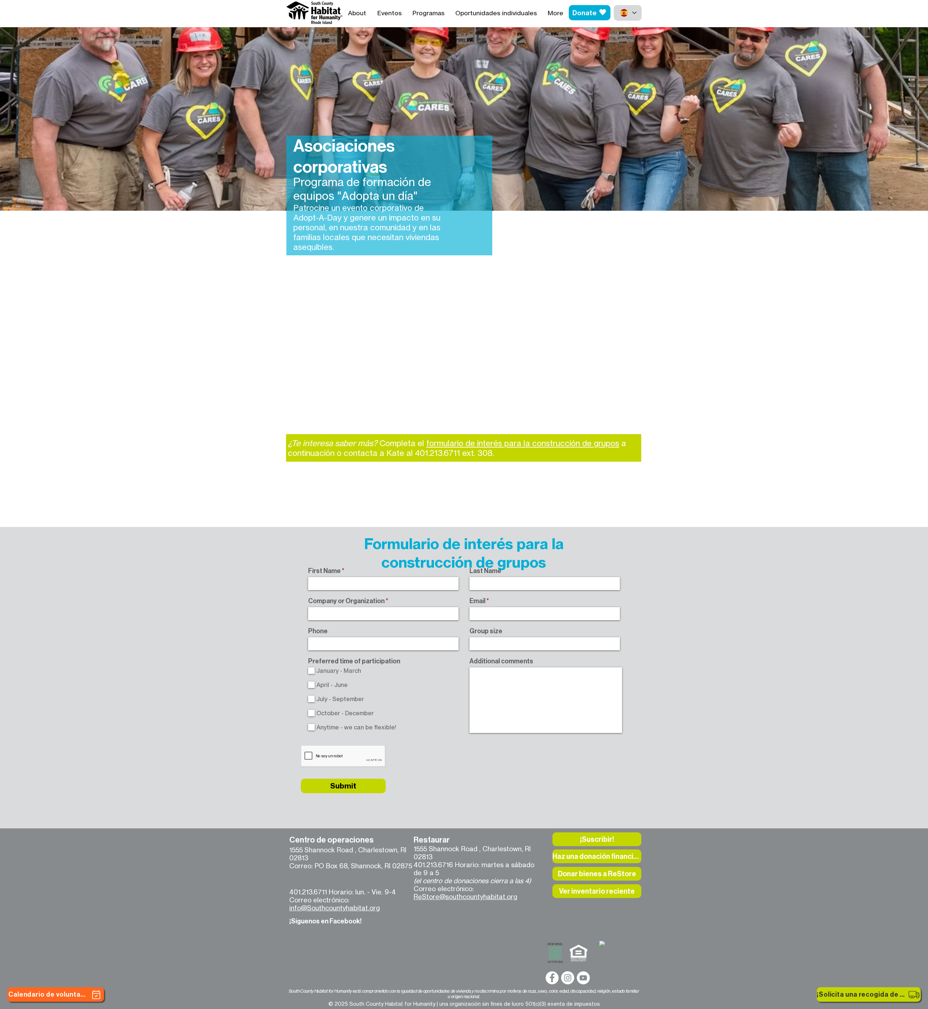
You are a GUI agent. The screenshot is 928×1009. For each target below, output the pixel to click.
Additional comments (501, 661)
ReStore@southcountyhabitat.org (465, 897)
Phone (318, 631)
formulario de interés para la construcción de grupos (522, 443)
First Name (324, 571)
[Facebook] (552, 977)
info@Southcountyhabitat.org (334, 908)
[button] (596, 839)
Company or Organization (346, 601)
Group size (485, 631)
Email (477, 601)
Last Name (485, 571)
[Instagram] (567, 977)
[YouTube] (583, 977)
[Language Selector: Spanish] (628, 13)
